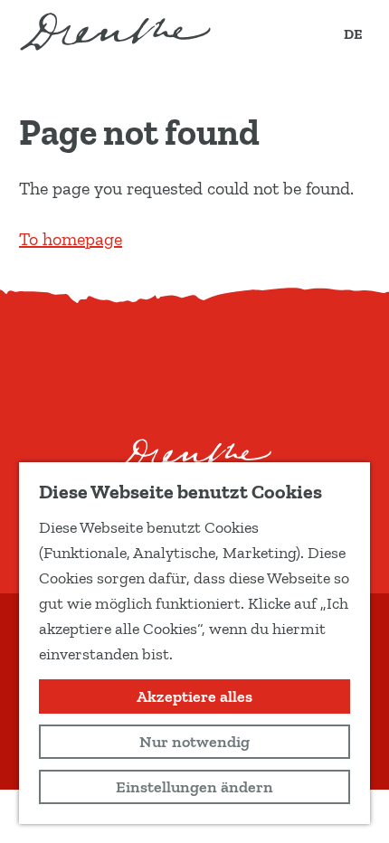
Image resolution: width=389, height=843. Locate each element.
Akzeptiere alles (194, 696)
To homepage (70, 239)
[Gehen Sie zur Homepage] (115, 31)
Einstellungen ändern (194, 787)
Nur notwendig (194, 742)
